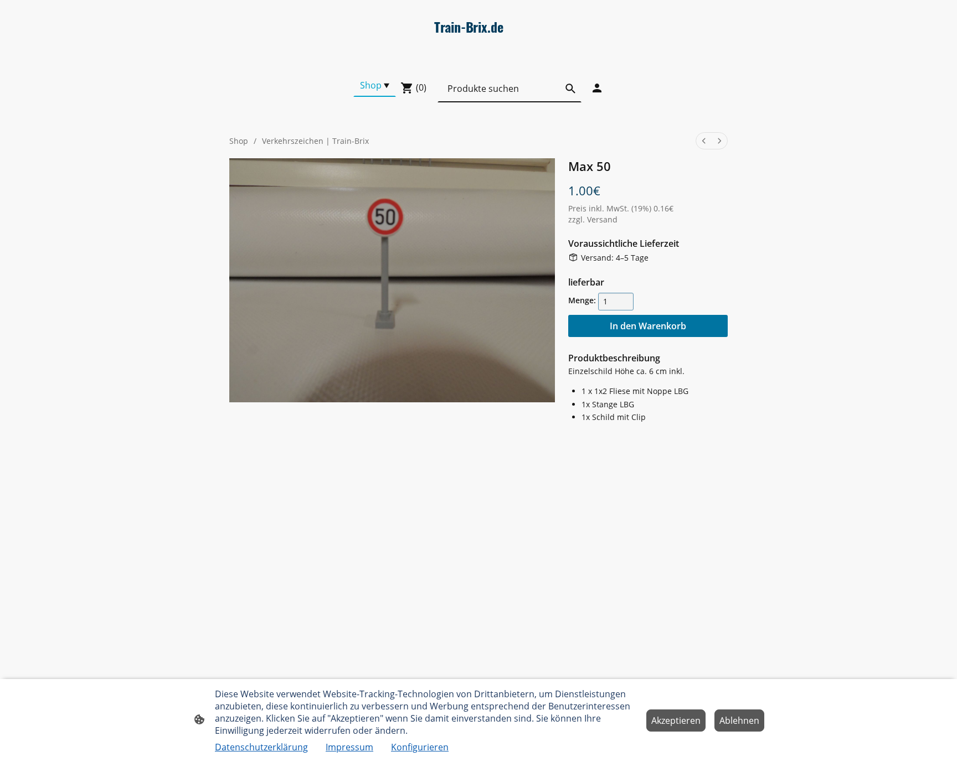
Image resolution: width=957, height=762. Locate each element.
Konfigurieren (420, 747)
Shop (238, 141)
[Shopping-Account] (597, 88)
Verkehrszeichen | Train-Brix (315, 141)
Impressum (349, 747)
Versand (602, 219)
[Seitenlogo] (478, 59)
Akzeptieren (676, 720)
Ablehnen (739, 720)
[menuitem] (704, 141)
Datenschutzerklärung (261, 747)
